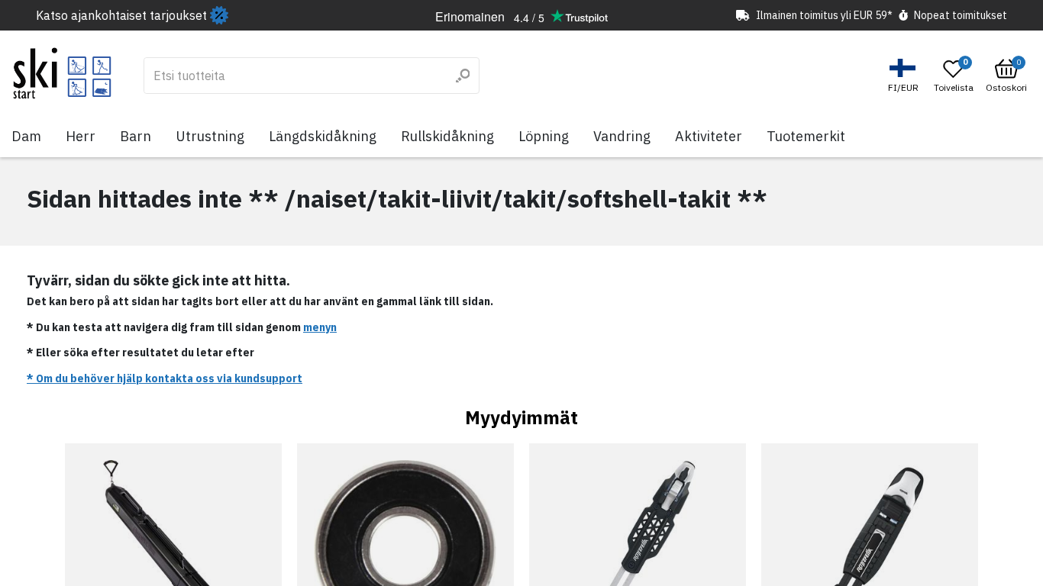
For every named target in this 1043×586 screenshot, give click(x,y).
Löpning (543, 136)
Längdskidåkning (322, 136)
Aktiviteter (708, 136)
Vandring (622, 136)
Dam (26, 136)
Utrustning (210, 136)
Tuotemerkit (806, 136)
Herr (80, 136)
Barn (135, 136)
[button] (905, 76)
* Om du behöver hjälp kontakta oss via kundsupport (164, 378)
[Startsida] (62, 73)
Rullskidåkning (447, 136)
